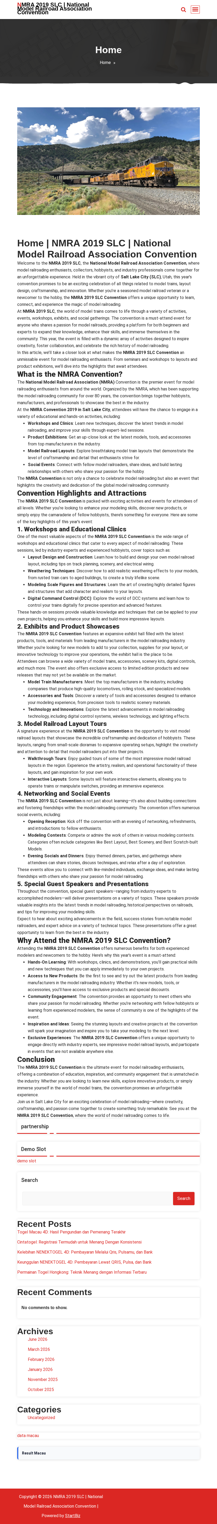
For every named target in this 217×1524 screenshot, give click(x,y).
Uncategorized (41, 1417)
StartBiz (72, 1515)
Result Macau (34, 1453)
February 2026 (41, 1359)
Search (29, 1180)
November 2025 (43, 1379)
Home (105, 62)
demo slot (26, 1160)
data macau (28, 1435)
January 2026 (40, 1369)
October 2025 (41, 1389)
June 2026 (37, 1339)
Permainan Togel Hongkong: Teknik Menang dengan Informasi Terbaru (82, 1272)
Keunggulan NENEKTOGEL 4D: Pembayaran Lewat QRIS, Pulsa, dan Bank (84, 1262)
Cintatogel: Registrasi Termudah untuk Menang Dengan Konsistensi (79, 1242)
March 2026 (39, 1349)
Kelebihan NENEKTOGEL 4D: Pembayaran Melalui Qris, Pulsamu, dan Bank (85, 1252)
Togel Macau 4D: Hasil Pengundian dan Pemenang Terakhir (71, 1232)
